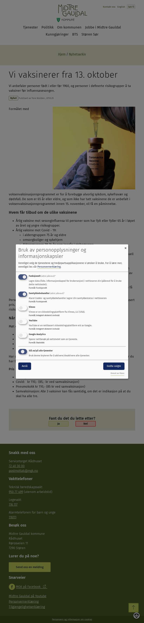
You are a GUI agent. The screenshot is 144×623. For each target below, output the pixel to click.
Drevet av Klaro (117, 373)
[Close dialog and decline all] (125, 246)
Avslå (25, 366)
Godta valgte (114, 366)
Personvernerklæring (49, 266)
